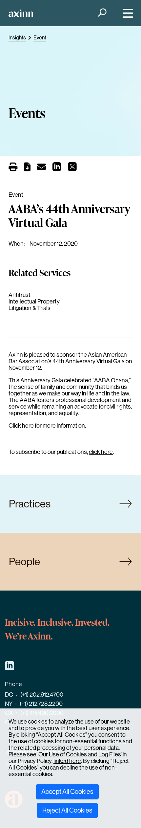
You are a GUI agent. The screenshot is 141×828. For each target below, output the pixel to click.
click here (101, 452)
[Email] (41, 168)
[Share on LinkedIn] (56, 168)
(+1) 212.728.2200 (41, 704)
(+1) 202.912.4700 (41, 694)
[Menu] (126, 13)
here (28, 425)
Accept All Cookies (67, 791)
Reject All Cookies (67, 810)
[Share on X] (72, 168)
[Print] (13, 167)
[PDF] (27, 168)
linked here (67, 761)
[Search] (101, 13)
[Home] (21, 13)
